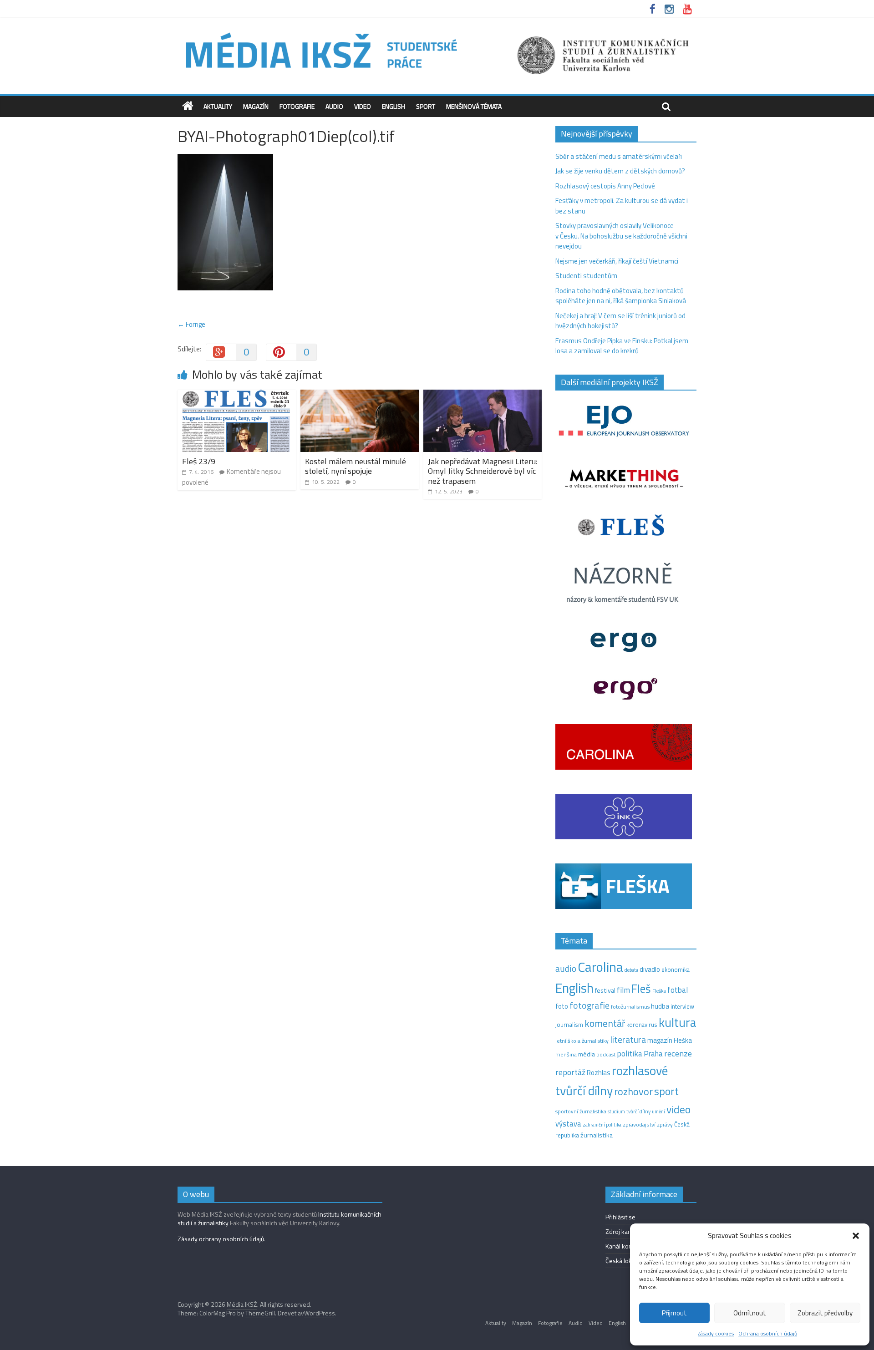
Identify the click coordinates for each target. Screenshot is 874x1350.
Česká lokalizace (627, 1260)
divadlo (650, 969)
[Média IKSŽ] (437, 31)
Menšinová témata (474, 106)
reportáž (570, 1072)
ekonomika (675, 969)
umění (658, 1111)
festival (605, 990)
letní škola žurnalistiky (582, 1040)
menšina (566, 1054)
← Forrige (191, 324)
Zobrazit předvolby (825, 1313)
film (623, 990)
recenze (678, 1053)
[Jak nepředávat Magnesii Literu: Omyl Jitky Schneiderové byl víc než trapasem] (482, 395)
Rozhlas (598, 1072)
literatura (628, 1039)
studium (616, 1111)
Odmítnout (749, 1313)
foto (561, 1006)
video (678, 1109)
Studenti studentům (586, 275)
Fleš (641, 988)
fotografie (589, 1005)
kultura (677, 1022)
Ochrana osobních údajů (767, 1333)
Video (362, 106)
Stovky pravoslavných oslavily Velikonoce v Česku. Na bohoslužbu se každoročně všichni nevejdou (621, 235)
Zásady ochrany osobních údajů (221, 1238)
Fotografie (297, 106)
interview (682, 1006)
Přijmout (674, 1313)
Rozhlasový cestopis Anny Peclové (605, 186)
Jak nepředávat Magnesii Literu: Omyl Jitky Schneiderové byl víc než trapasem (482, 471)
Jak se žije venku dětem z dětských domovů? (620, 171)
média (586, 1054)
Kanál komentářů (628, 1246)
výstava (568, 1123)
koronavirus (641, 1024)
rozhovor (633, 1091)
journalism (569, 1024)
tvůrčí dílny (638, 1111)
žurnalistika (596, 1135)
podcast (605, 1055)
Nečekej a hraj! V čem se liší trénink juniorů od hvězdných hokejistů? (620, 320)
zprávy (665, 1125)
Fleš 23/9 (198, 461)
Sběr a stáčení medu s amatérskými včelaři (618, 156)
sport (666, 1091)
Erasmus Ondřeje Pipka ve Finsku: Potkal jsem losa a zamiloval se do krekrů (621, 345)
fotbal (677, 990)
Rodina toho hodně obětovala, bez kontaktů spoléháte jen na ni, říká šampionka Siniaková (620, 295)
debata (631, 970)
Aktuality (217, 106)
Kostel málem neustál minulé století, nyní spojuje (355, 466)
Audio (334, 106)
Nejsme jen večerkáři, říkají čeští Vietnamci (616, 261)
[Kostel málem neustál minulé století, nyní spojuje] (359, 395)
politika (629, 1053)
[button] (855, 1235)
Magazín (256, 106)
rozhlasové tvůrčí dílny (611, 1081)
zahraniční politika (602, 1124)
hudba (660, 1005)
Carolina (600, 967)
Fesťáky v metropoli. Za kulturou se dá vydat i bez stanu (621, 205)
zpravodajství (639, 1124)
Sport (425, 106)
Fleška (659, 991)
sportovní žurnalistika (580, 1111)
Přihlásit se (620, 1217)
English (393, 106)
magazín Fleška (669, 1040)
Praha (653, 1054)
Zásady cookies (716, 1333)
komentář (604, 1023)
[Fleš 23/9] (237, 395)
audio (565, 968)
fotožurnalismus (630, 1006)
